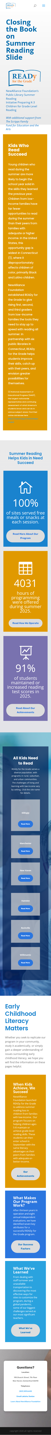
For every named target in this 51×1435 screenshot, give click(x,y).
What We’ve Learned (25, 1330)
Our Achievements (25, 1173)
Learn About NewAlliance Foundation (25, 1402)
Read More (25, 824)
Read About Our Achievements (25, 710)
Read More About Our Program (25, 536)
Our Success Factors (25, 1246)
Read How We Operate (25, 623)
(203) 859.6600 (25, 1391)
